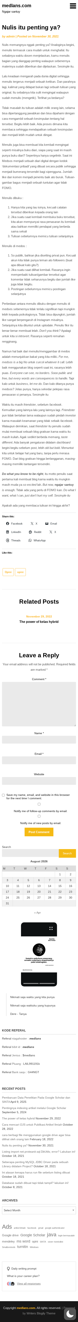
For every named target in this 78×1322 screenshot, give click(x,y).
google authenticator (55, 1228)
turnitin (22, 1247)
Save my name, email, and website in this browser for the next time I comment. (38, 796)
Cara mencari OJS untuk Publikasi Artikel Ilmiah (32, 1124)
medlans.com (16, 5)
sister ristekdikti (55, 1242)
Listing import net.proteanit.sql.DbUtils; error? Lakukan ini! (38, 1151)
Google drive (10, 1235)
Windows (34, 1247)
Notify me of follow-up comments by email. (40, 811)
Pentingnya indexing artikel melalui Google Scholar (34, 1108)
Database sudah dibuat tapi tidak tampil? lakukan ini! (35, 1182)
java (51, 1234)
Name (39, 733)
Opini (8, 572)
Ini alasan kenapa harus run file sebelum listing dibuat (36, 1172)
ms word (23, 1241)
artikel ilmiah (20, 1228)
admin (10, 36)
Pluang (16, 1063)
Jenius (16, 1055)
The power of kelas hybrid (39, 621)
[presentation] (31, 983)
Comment (39, 679)
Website (39, 774)
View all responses (29, 1283)
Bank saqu (18, 1072)
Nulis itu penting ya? (15, 1145)
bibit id (16, 1047)
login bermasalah (66, 1235)
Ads (7, 1226)
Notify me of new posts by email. (40, 823)
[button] (39, 954)
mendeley (8, 1241)
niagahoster (19, 1038)
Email (39, 753)
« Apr (37, 912)
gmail (40, 1228)
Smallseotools (8, 1247)
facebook (31, 1228)
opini (20, 572)
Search (6, 846)
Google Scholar (32, 1235)
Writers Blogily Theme (41, 1313)
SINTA (43, 1242)
